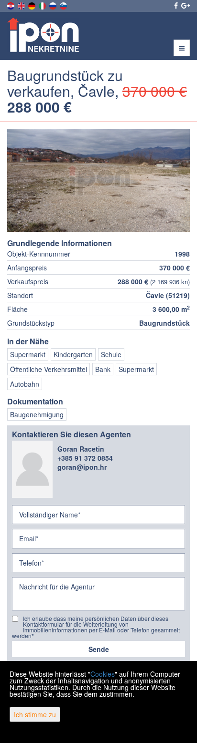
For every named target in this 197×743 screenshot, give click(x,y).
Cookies (102, 674)
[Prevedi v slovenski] (64, 5)
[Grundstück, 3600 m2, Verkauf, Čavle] (98, 180)
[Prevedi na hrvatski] (11, 5)
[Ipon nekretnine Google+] (185, 5)
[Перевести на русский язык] (53, 5)
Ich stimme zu (35, 714)
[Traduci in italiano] (43, 5)
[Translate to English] (22, 5)
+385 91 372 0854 (85, 458)
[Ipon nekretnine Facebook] (175, 5)
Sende (98, 649)
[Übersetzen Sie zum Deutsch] (32, 5)
